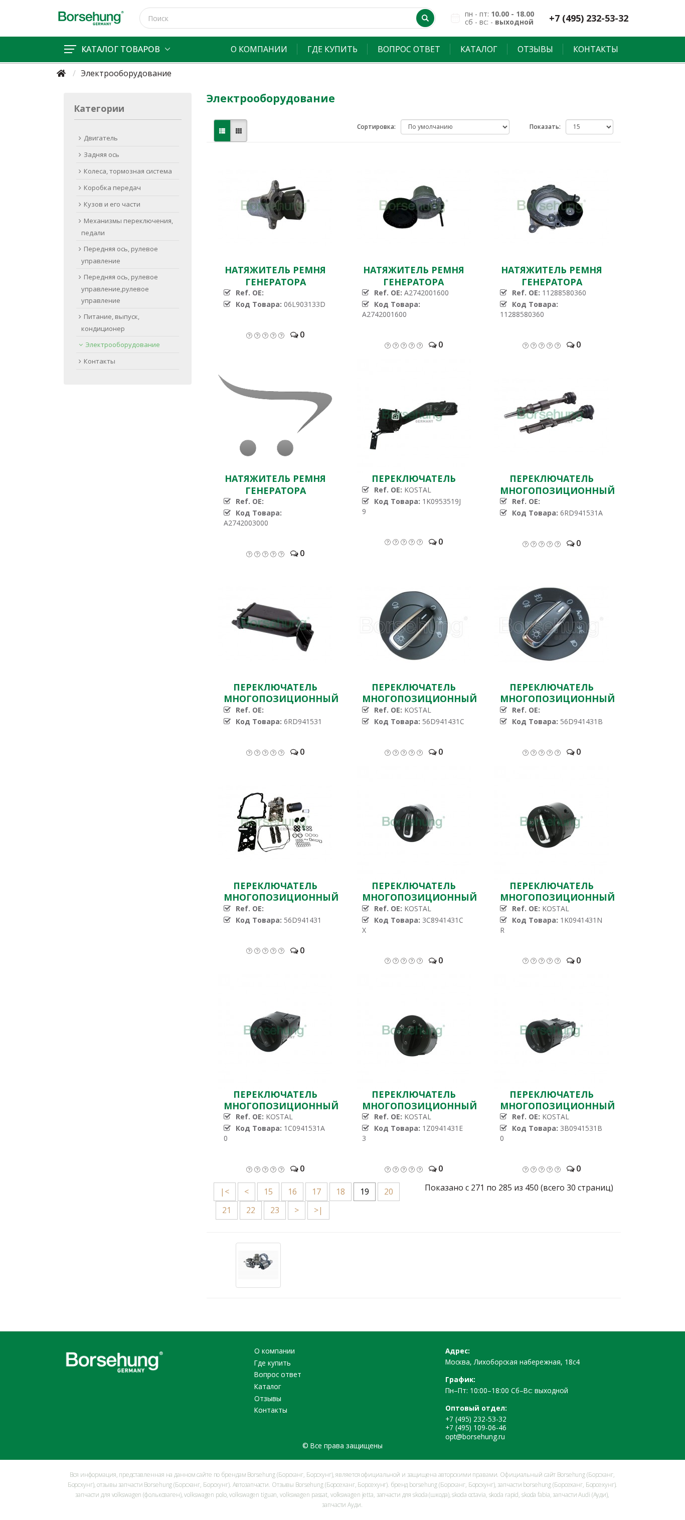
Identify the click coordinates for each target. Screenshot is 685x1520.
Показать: (545, 126)
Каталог (478, 49)
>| (318, 1210)
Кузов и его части (112, 204)
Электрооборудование (122, 344)
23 (274, 1210)
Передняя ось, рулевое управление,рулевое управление (119, 288)
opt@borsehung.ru (475, 1436)
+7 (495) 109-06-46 (475, 1427)
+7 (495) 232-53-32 (588, 18)
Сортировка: (376, 126)
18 (340, 1191)
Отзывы (535, 49)
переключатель (414, 478)
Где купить (332, 49)
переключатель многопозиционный (557, 484)
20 (388, 1191)
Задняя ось (101, 154)
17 (316, 1191)
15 (268, 1191)
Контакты (595, 49)
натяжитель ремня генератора (275, 275)
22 (250, 1210)
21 (226, 1210)
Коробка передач (112, 187)
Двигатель (101, 137)
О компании (259, 49)
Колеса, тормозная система (128, 171)
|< (224, 1191)
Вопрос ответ (409, 49)
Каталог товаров (120, 49)
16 (292, 1191)
